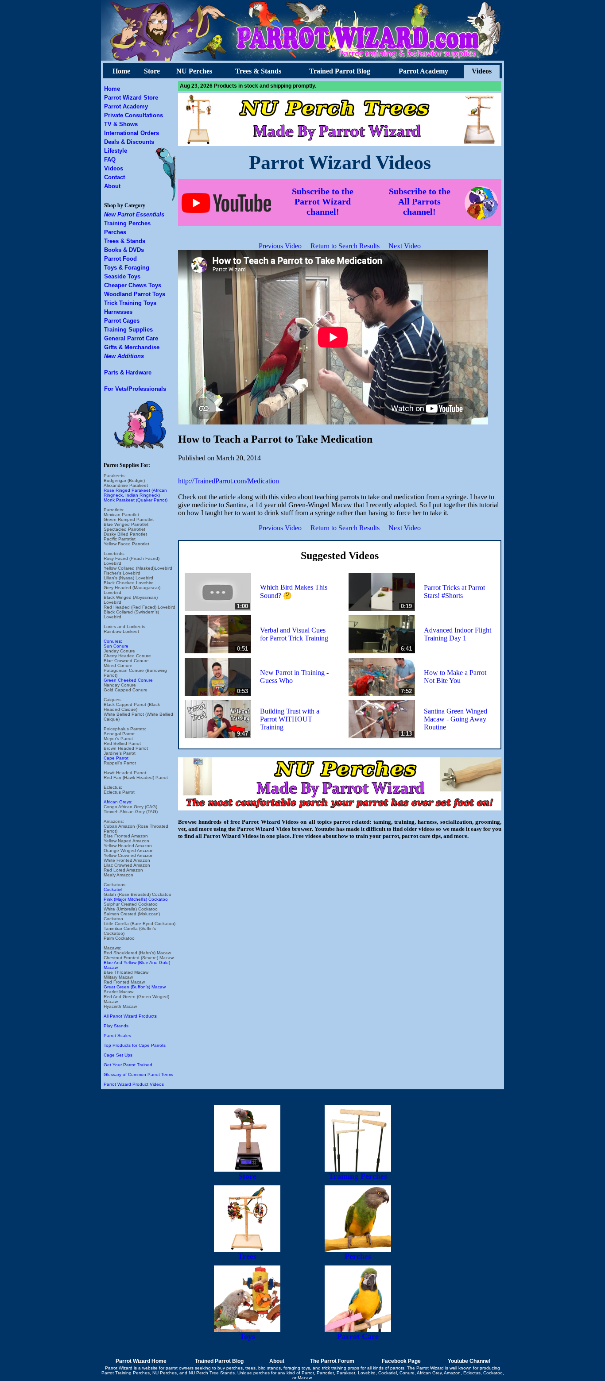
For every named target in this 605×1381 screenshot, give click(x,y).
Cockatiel (113, 889)
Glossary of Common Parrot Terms (138, 1074)
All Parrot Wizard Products (130, 1016)
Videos (482, 71)
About (112, 186)
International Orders (131, 133)
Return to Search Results (345, 246)
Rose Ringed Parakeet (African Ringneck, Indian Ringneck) (135, 493)
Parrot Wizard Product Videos (134, 1084)
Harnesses (118, 312)
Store (152, 71)
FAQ (110, 159)
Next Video (404, 246)
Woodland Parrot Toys (134, 294)
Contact (114, 177)
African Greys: (118, 801)
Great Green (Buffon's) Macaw (135, 986)
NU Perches (194, 71)
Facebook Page (401, 1361)
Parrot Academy (423, 71)
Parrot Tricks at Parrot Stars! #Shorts (454, 591)
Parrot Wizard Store (131, 97)
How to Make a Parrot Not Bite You (455, 676)
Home (121, 71)
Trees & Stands (258, 71)
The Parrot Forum (332, 1361)
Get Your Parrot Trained (128, 1064)
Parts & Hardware (127, 372)
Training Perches (127, 223)
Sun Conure (116, 646)
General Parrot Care (131, 338)
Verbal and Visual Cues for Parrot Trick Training (294, 634)
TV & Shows (121, 124)
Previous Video (280, 246)
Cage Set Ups (118, 1055)
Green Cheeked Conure (128, 680)
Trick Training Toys (130, 303)
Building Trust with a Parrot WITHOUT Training (289, 719)
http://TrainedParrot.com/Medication (228, 481)
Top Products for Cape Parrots (135, 1045)
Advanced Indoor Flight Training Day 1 (457, 634)
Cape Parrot (116, 758)
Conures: (113, 641)
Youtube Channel (469, 1361)
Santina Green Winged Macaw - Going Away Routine (455, 719)
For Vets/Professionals (135, 389)
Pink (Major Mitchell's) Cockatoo (136, 899)
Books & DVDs (124, 250)
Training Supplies (128, 329)
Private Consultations (133, 115)
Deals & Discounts (129, 142)
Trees (247, 1256)
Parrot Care (358, 1336)
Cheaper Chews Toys (132, 285)
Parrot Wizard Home (141, 1361)
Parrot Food (120, 258)
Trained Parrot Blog (339, 71)
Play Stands (116, 1025)
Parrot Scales (117, 1035)
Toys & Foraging (126, 267)
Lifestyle (115, 150)
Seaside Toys (122, 276)
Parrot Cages (122, 320)
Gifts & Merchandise (131, 347)
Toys (247, 1336)
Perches (115, 232)
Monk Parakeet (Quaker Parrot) (135, 500)
